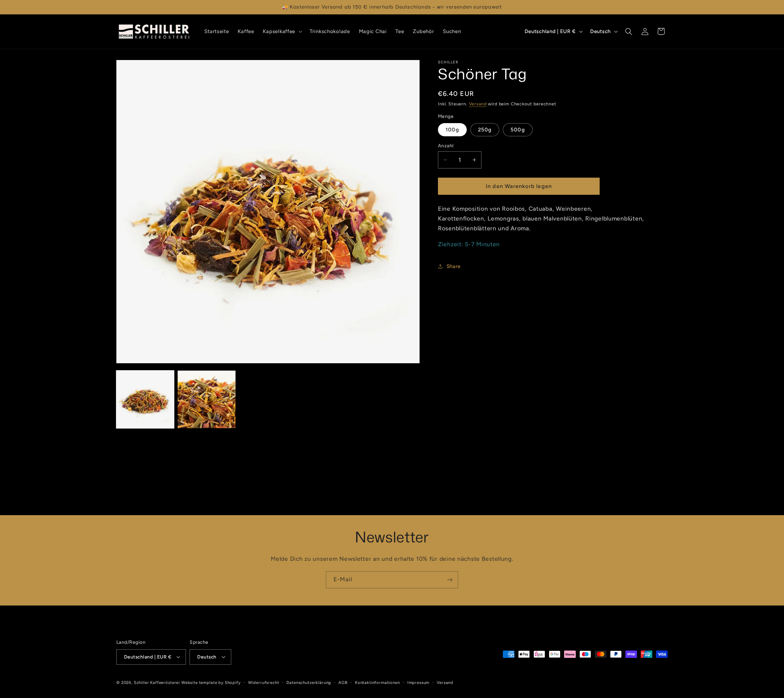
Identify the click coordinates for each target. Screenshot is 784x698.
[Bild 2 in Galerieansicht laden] (206, 399)
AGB (343, 682)
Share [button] (454, 266)
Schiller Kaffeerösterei (157, 682)
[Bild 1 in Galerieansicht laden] (145, 399)
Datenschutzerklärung (308, 682)
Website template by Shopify (211, 682)
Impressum (418, 682)
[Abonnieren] (450, 579)
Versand (478, 104)
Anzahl (446, 146)
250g (485, 129)
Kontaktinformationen (377, 682)
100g (452, 129)
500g (518, 129)
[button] (281, 31)
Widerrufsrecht (263, 682)
